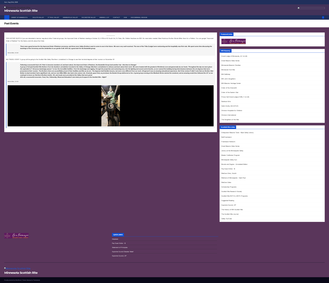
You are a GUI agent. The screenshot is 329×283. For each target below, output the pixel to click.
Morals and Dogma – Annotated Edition (234, 164)
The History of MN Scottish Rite (232, 209)
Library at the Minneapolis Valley (232, 151)
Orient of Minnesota (19, 17)
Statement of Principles (120, 247)
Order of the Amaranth (229, 88)
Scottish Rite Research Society (231, 191)
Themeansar (36, 280)
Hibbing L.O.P (104, 17)
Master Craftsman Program (230, 155)
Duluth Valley (38, 17)
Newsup (29, 280)
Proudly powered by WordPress (13, 280)
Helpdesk (115, 239)
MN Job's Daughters (228, 79)
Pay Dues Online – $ (228, 169)
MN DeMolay (225, 74)
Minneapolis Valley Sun (229, 160)
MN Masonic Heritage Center (231, 83)
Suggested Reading (227, 200)
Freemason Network (228, 141)
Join (125, 17)
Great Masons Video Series (230, 61)
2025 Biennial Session (139, 17)
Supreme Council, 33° (228, 205)
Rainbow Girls (226, 101)
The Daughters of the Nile (230, 119)
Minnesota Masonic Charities (230, 65)
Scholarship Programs (228, 187)
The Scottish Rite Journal (229, 214)
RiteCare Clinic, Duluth (228, 173)
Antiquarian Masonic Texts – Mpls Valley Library (237, 132)
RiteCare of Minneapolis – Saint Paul (233, 178)
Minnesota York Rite (228, 70)
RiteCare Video (226, 182)
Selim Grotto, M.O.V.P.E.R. (229, 106)
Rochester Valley (89, 17)
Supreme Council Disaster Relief (122, 251)
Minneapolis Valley (70, 17)
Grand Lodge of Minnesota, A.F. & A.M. (234, 56)
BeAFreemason (226, 137)
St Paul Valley (53, 17)
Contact (116, 17)
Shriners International (228, 115)
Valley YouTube (226, 218)
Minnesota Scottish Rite (20, 10)
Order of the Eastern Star (229, 92)
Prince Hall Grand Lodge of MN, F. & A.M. (235, 97)
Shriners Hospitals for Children (231, 110)
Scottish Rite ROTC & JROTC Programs (234, 196)
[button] (320, 17)
